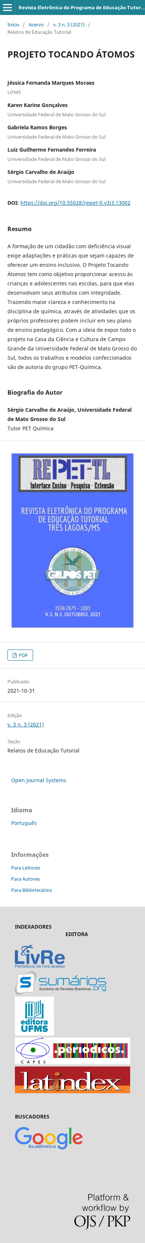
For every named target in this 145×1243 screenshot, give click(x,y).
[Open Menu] (7, 7)
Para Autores (25, 878)
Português (24, 822)
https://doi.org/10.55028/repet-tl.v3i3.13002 (75, 202)
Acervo (36, 24)
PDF (23, 655)
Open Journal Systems (38, 780)
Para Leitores (25, 867)
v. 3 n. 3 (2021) (69, 24)
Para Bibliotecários (31, 890)
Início (13, 24)
